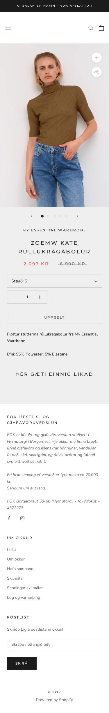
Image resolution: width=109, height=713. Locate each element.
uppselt (54, 317)
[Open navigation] (8, 28)
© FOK (54, 692)
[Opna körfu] (101, 28)
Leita (11, 549)
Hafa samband (20, 569)
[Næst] (77, 216)
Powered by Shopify (54, 700)
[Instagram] (22, 517)
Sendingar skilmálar (25, 588)
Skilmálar (15, 578)
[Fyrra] (31, 216)
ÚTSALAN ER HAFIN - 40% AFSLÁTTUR (54, 6)
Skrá (21, 663)
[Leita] (91, 27)
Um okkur (16, 559)
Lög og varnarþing (23, 597)
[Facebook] (9, 517)
